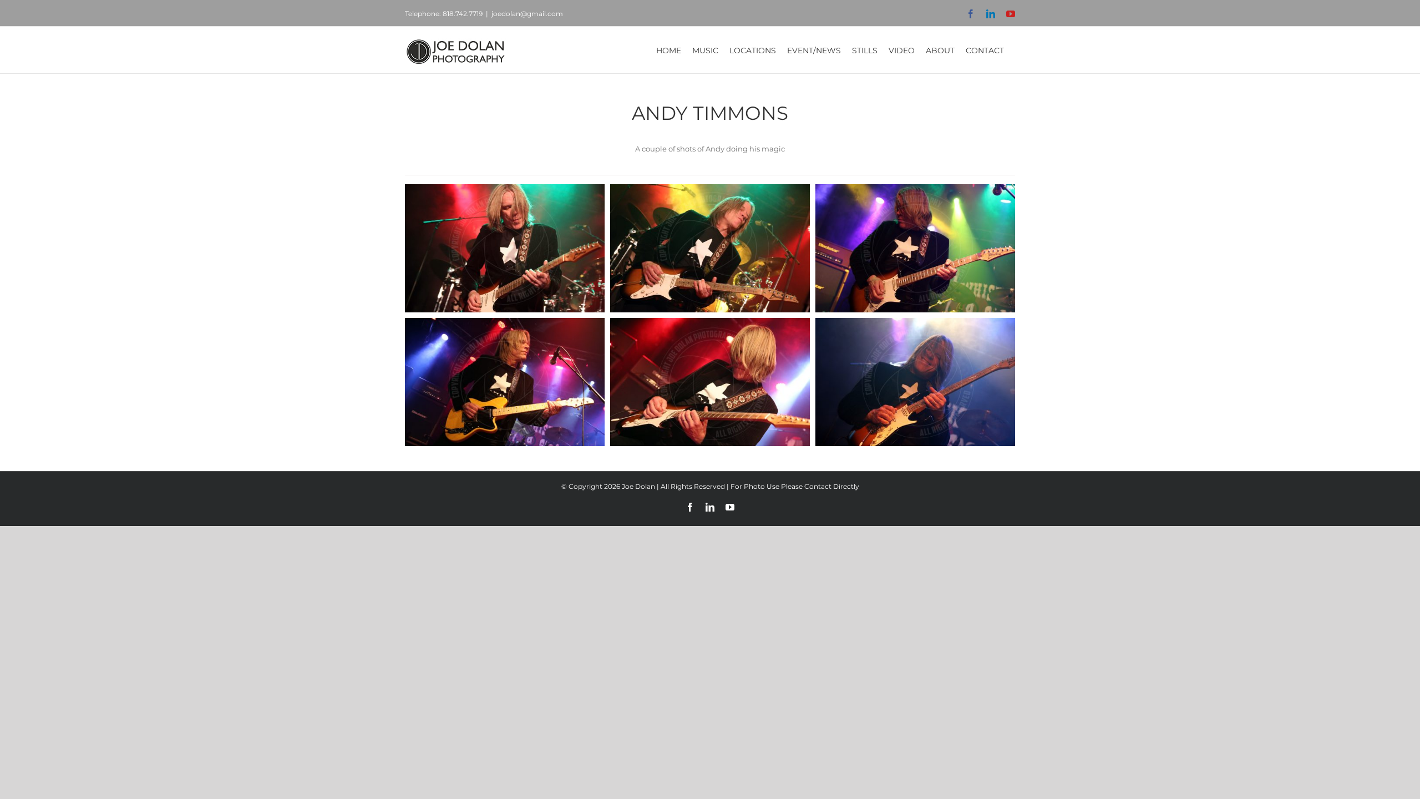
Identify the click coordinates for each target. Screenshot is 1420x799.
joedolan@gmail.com (527, 13)
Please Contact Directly (820, 486)
